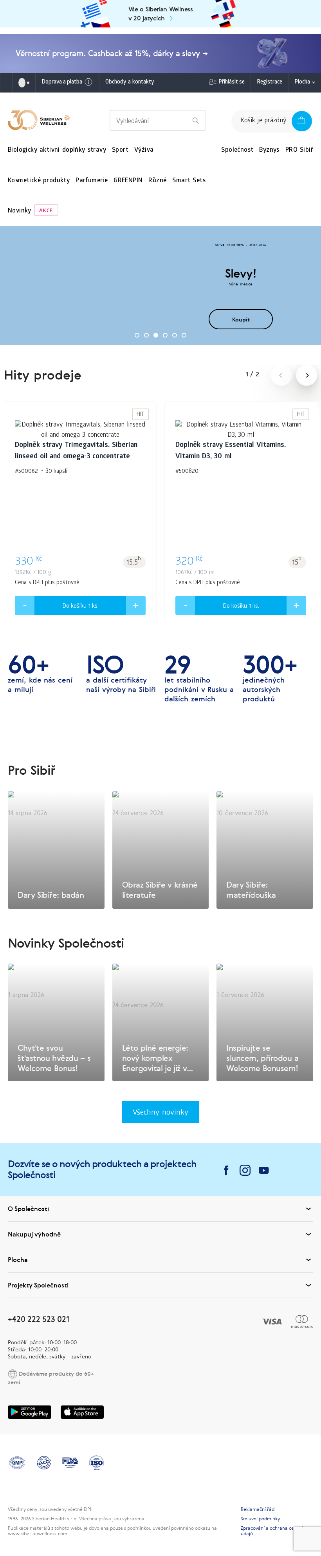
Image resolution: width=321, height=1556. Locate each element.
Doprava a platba (61, 82)
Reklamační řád (257, 1509)
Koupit (241, 319)
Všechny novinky (160, 1113)
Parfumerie (92, 181)
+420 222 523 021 (38, 1319)
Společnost (237, 150)
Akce (46, 211)
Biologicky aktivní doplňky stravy (57, 150)
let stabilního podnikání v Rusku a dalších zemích (199, 679)
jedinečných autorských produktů (270, 679)
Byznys (269, 150)
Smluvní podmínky (260, 1519)
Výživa (143, 150)
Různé (157, 181)
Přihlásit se (231, 82)
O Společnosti (28, 1208)
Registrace (269, 82)
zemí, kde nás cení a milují (40, 674)
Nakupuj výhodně (34, 1234)
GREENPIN (128, 181)
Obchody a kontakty (129, 82)
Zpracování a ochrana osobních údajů (274, 1530)
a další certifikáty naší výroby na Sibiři (121, 674)
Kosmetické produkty (39, 181)
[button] (137, 335)
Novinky (19, 211)
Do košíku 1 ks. (80, 606)
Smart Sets (189, 181)
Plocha (302, 82)
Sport (120, 150)
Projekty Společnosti (38, 1285)
